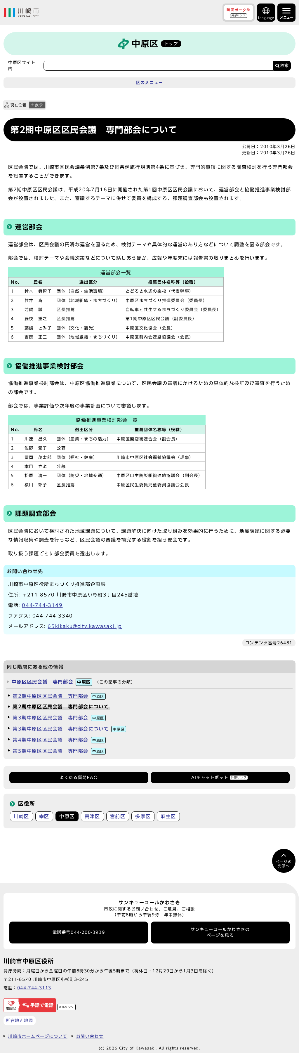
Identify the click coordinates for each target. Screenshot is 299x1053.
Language (266, 17)
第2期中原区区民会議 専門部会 (58, 696)
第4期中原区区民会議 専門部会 (58, 740)
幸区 (44, 816)
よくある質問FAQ (79, 778)
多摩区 (143, 816)
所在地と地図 (19, 1020)
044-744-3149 (42, 605)
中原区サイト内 (22, 65)
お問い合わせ (90, 1036)
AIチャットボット (218, 778)
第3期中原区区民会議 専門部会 (58, 717)
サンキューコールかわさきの (220, 932)
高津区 (92, 816)
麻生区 (168, 816)
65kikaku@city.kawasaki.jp (85, 626)
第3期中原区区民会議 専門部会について (69, 728)
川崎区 (21, 816)
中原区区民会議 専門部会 (51, 681)
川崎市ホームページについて (37, 1036)
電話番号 (79, 932)
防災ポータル (239, 12)
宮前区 (118, 816)
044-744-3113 (34, 988)
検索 (284, 65)
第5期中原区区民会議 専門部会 (58, 751)
